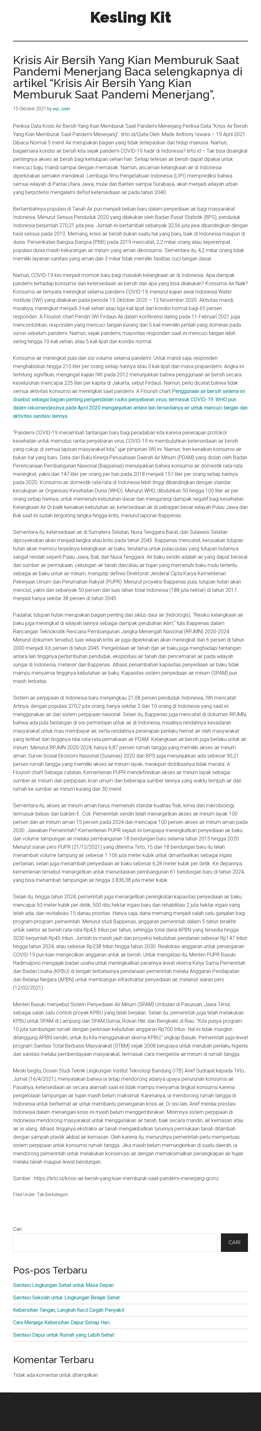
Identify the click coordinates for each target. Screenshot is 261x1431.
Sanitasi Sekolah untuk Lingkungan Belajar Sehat (66, 1298)
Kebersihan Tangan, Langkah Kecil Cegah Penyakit (68, 1310)
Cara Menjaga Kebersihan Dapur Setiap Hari (61, 1322)
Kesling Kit (130, 17)
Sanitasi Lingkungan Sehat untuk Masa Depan (63, 1285)
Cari (17, 1229)
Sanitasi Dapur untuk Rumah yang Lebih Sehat (63, 1335)
